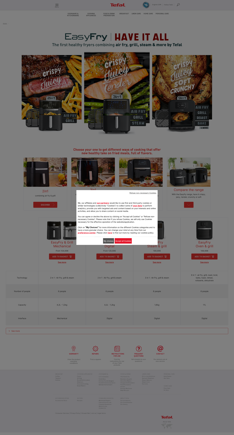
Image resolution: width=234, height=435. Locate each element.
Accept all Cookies (123, 241)
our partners (103, 203)
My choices (108, 241)
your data (137, 205)
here (110, 233)
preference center (87, 233)
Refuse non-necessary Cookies (142, 192)
